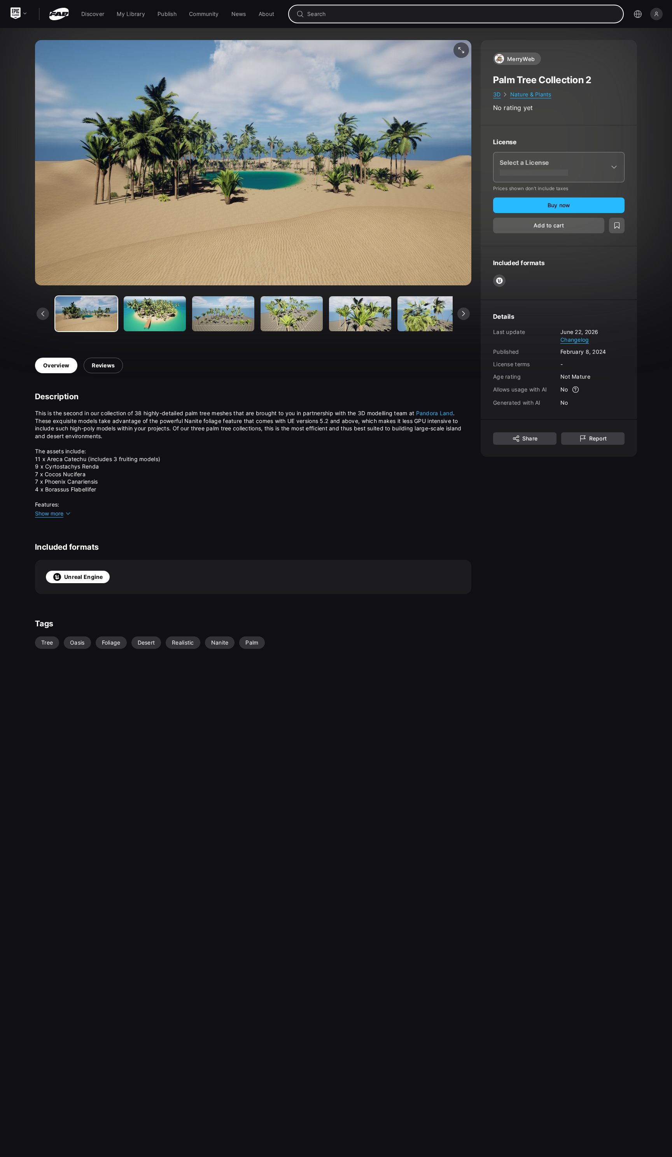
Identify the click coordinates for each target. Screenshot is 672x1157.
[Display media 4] (360, 313)
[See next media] (463, 314)
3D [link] (497, 94)
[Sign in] (656, 14)
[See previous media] (43, 314)
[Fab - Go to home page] (59, 14)
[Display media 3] (292, 313)
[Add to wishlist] (617, 225)
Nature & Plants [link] (530, 94)
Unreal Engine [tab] (83, 576)
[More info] (576, 389)
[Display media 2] (223, 313)
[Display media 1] (155, 313)
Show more (49, 513)
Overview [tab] (56, 365)
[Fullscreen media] (461, 50)
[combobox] (461, 14)
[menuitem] (92, 14)
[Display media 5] (428, 313)
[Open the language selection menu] (638, 14)
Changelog (574, 339)
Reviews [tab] (103, 365)
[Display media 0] (86, 313)
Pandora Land (434, 413)
